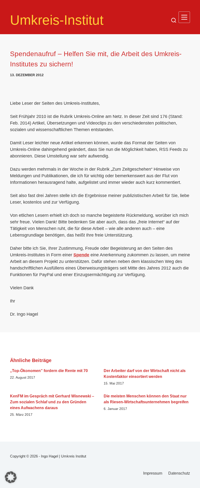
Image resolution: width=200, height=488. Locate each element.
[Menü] (184, 17)
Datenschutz (179, 473)
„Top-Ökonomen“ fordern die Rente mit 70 (49, 371)
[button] (10, 477)
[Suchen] (173, 20)
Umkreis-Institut (56, 20)
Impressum (152, 473)
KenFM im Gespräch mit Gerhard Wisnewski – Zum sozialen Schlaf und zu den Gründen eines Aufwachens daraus (52, 402)
